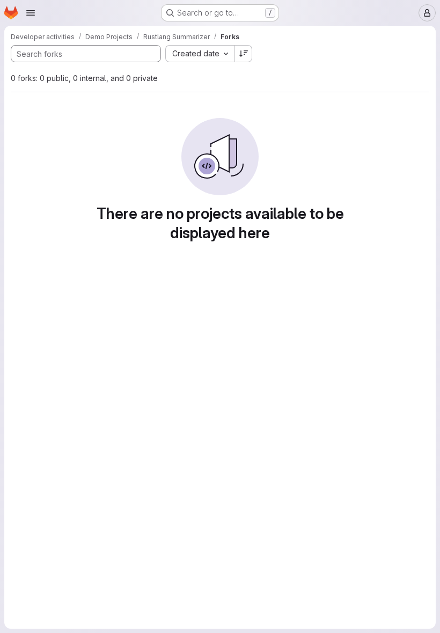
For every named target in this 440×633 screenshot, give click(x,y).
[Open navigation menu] (30, 12)
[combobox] (199, 53)
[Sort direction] (243, 53)
